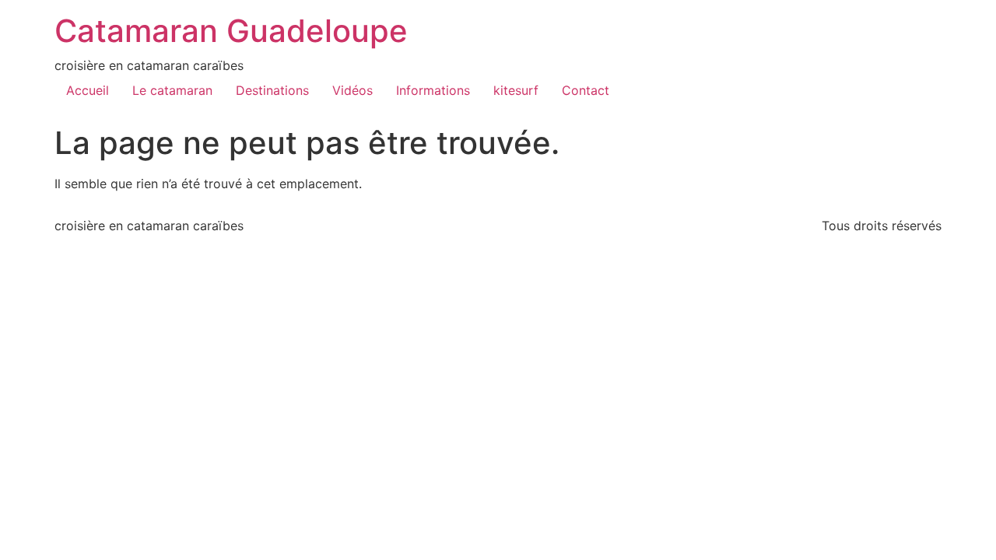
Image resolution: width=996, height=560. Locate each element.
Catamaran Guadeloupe (231, 31)
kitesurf (515, 90)
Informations (433, 90)
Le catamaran (172, 90)
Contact (585, 90)
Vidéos (352, 90)
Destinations (272, 90)
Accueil (87, 90)
